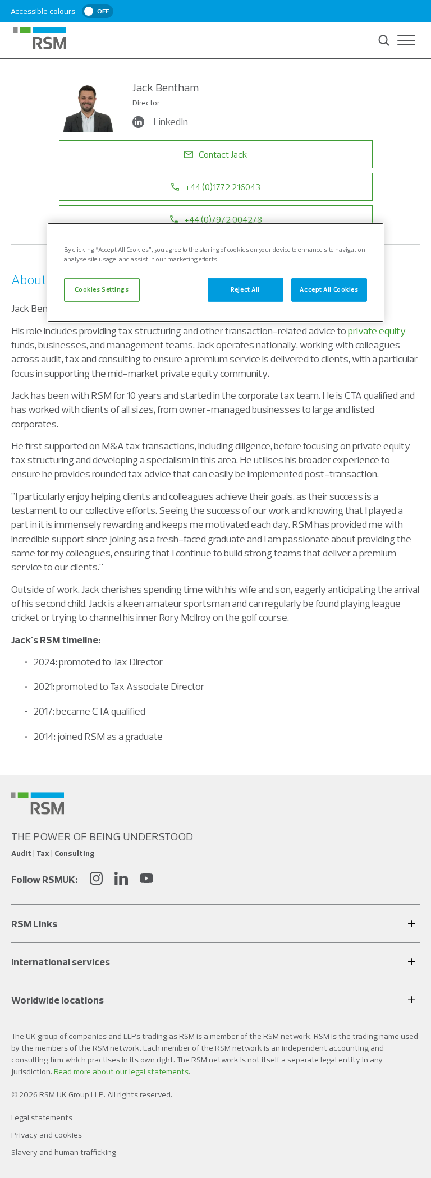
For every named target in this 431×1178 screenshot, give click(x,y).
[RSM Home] (39, 38)
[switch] (97, 11)
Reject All (245, 289)
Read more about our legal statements (121, 1071)
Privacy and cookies (46, 1135)
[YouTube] (146, 880)
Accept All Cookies (329, 289)
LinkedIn (170, 121)
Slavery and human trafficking (63, 1152)
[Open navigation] (406, 40)
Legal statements (41, 1117)
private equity (377, 330)
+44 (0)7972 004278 (223, 219)
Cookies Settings (102, 289)
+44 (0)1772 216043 (222, 186)
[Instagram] (96, 880)
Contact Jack (223, 154)
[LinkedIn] (121, 880)
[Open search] (384, 40)
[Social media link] (37, 803)
